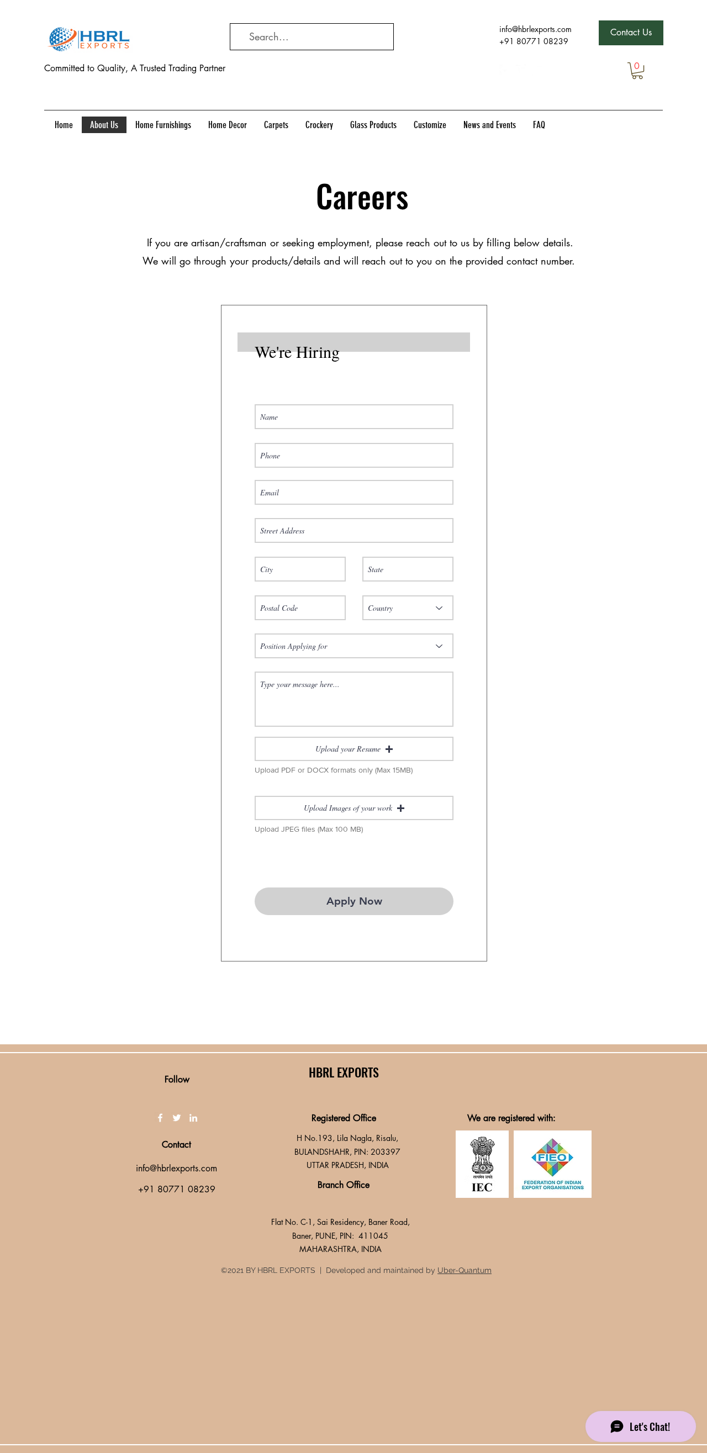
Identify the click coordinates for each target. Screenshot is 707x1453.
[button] (354, 749)
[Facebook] (504, 70)
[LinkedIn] (538, 70)
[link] (637, 70)
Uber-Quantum (464, 1270)
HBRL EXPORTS (344, 1072)
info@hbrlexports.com (535, 29)
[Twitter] (521, 70)
